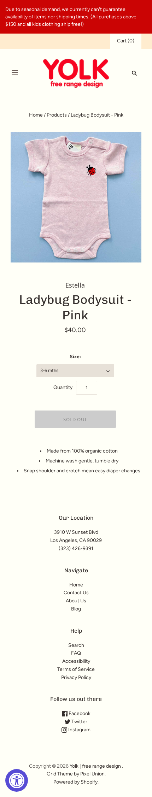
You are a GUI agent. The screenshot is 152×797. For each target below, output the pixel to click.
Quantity (62, 387)
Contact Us (76, 593)
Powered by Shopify (75, 782)
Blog (76, 609)
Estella (75, 285)
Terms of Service (76, 669)
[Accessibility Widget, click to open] (16, 780)
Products (57, 115)
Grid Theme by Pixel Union (76, 774)
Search (76, 645)
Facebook (79, 713)
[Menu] (15, 73)
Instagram (78, 730)
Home (36, 115)
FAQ (76, 653)
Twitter (78, 722)
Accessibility (76, 661)
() (125, 41)
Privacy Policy (76, 677)
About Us (76, 601)
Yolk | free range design (95, 766)
